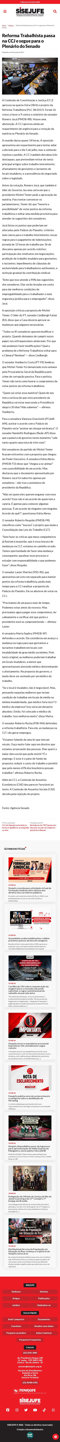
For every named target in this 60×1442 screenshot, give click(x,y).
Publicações (44, 1298)
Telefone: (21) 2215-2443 (30, 2)
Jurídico (16, 1305)
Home (4, 25)
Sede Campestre (16, 1319)
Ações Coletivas (44, 1333)
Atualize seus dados (43, 1326)
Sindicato (16, 1291)
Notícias (11, 25)
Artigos (16, 1298)
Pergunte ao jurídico (16, 1333)
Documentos (44, 1319)
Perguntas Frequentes (30, 1340)
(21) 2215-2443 (30, 1353)
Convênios (16, 1326)
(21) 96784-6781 (30, 1382)
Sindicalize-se (44, 1305)
